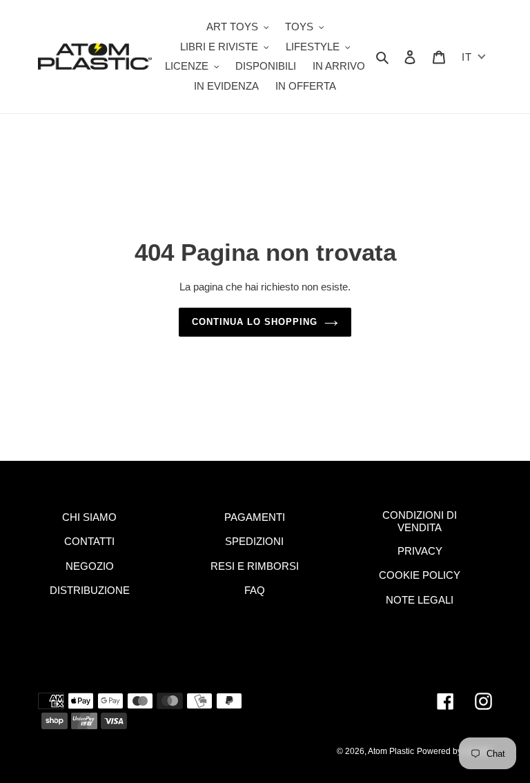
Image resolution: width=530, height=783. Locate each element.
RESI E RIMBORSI (254, 566)
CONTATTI (89, 541)
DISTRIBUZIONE (90, 590)
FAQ (254, 590)
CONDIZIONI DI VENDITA (419, 521)
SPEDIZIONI (254, 541)
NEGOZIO (90, 566)
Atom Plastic (391, 751)
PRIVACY (420, 551)
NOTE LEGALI (419, 600)
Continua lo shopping (255, 322)
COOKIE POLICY (419, 575)
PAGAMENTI (254, 517)
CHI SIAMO (89, 517)
